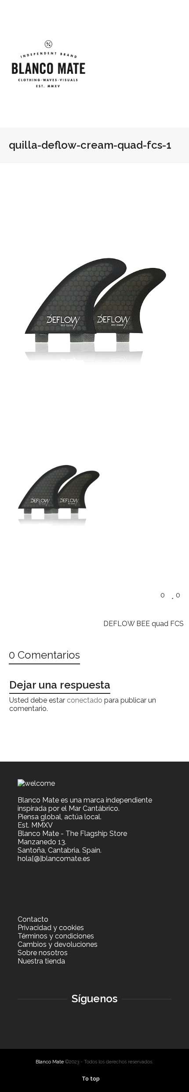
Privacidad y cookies (51, 927)
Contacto (33, 919)
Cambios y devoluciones (58, 944)
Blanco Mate (50, 1062)
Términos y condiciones (56, 936)
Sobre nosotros (43, 953)
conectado (84, 700)
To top (91, 1079)
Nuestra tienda (41, 961)
